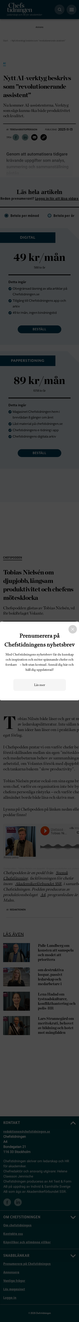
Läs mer (39, 685)
